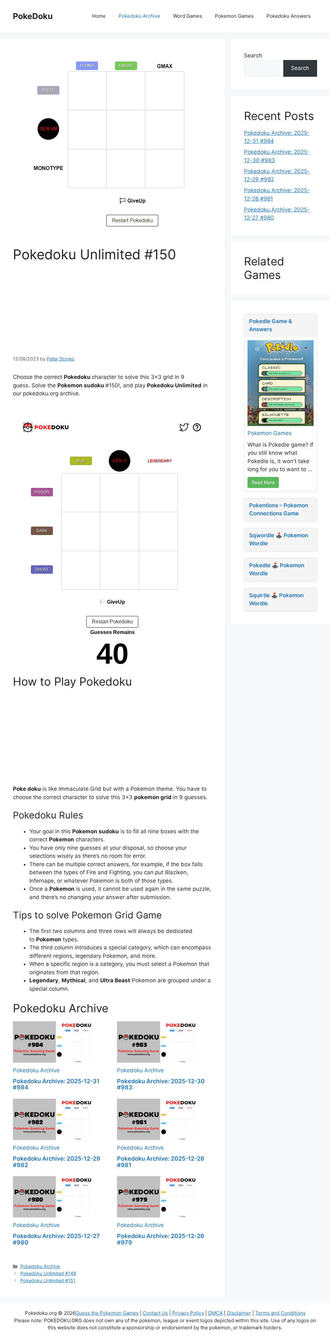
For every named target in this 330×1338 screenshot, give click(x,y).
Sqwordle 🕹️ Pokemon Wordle (278, 539)
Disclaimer (239, 1313)
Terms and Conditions (280, 1313)
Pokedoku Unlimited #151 (47, 1280)
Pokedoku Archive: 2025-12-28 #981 (160, 1161)
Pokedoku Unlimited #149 (48, 1273)
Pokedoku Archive (139, 16)
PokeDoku (33, 16)
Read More (263, 482)
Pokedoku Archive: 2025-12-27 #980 (56, 1239)
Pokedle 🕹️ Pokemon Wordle (276, 569)
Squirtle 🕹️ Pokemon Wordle (276, 599)
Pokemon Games (234, 16)
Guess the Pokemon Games (107, 1313)
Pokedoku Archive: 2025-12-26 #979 (160, 1239)
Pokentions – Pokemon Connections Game (278, 509)
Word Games (187, 16)
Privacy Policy (188, 1313)
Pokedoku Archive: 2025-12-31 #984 (56, 1084)
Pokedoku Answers (289, 16)
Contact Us (155, 1313)
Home (99, 16)
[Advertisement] (112, 308)
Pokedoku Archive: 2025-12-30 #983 (161, 1084)
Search (253, 55)
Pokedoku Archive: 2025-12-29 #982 (56, 1161)
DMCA (215, 1313)
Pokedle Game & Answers (270, 325)
